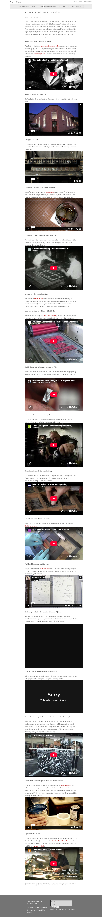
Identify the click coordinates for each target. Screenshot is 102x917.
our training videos (39, 54)
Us (68, 6)
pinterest (72, 909)
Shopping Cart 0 (88, 1)
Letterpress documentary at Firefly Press (38, 415)
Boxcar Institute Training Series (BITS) (38, 41)
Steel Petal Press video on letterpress (37, 564)
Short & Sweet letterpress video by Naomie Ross (41, 671)
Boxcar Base (30, 621)
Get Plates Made (50, 6)
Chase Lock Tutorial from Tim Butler (38, 519)
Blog (72, 6)
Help (80, 1)
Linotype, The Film (31, 139)
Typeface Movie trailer (32, 833)
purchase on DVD (38, 846)
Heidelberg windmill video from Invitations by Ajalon (43, 612)
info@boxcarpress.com (35, 901)
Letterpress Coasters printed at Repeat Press (40, 187)
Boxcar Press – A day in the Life (35, 94)
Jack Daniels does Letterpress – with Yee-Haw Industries (44, 780)
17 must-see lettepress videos (43, 12)
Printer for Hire (24, 6)
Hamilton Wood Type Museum (61, 841)
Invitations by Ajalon (34, 619)
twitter (52, 909)
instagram (65, 909)
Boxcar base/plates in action (47, 883)
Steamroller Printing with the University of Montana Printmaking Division (50, 717)
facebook (58, 909)
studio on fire (64, 885)
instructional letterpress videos (50, 46)
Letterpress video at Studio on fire (36, 294)
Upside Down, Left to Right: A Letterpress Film (41, 367)
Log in (75, 1)
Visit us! (29, 912)
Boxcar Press (15, 1)
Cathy (39, 17)
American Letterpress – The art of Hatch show (40, 311)
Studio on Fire (38, 298)
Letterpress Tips (33, 883)
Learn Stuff (61, 6)
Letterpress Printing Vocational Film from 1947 (41, 235)
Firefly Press (65, 883)
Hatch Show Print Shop (49, 315)
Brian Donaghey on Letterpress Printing (38, 471)
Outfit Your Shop (37, 6)
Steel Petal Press (45, 569)
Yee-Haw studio (66, 785)
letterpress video (31, 885)
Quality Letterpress (31, 526)
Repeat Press (50, 192)
